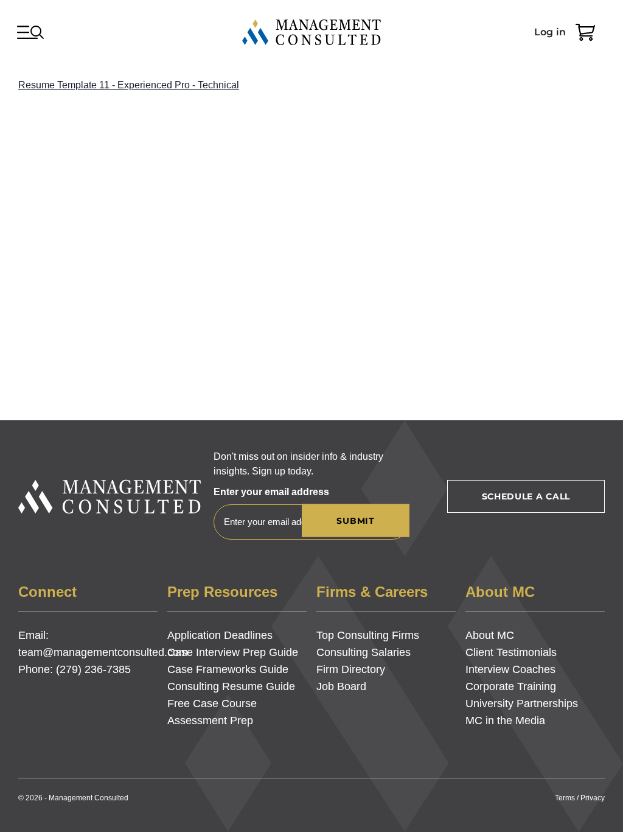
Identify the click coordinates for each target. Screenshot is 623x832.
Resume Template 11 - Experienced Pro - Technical (128, 85)
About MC (489, 635)
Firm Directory (350, 669)
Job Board (341, 686)
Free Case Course (212, 703)
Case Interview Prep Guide (232, 652)
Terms (565, 798)
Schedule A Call (526, 496)
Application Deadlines (220, 635)
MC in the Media (505, 720)
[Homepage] (311, 32)
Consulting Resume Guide (231, 686)
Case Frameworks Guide (227, 669)
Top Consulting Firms (367, 635)
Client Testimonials (511, 652)
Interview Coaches (510, 669)
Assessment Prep (210, 720)
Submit (355, 520)
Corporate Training (510, 686)
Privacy (592, 798)
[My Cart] (585, 32)
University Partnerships (521, 703)
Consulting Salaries (363, 652)
